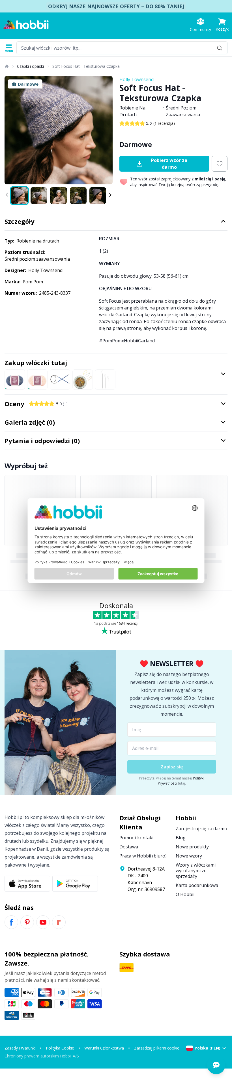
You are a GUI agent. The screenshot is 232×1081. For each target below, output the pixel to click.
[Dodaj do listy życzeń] (219, 164)
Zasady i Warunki (20, 1048)
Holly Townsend (136, 79)
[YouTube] (43, 922)
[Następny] (105, 130)
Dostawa (128, 847)
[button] (222, 25)
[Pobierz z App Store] (27, 884)
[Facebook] (11, 922)
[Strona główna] (6, 66)
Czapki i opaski (30, 66)
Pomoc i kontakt (136, 838)
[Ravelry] (59, 922)
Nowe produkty (192, 847)
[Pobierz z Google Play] (75, 884)
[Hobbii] (26, 24)
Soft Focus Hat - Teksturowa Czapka (86, 66)
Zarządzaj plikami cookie (156, 1048)
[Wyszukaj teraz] (219, 48)
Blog (181, 838)
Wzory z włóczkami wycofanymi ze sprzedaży (196, 870)
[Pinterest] (27, 922)
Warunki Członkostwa (104, 1048)
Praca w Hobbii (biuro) (143, 856)
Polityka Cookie (60, 1048)
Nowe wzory (189, 856)
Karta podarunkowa (197, 885)
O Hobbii (185, 894)
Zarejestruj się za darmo (201, 828)
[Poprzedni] (11, 130)
